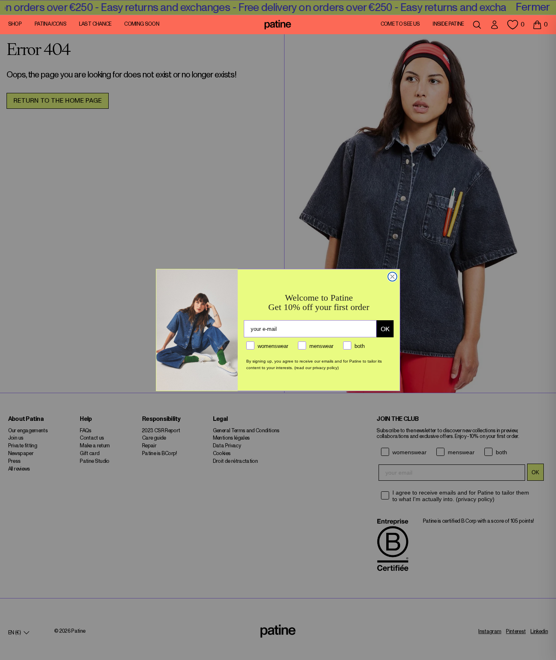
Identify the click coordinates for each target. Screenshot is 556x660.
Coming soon (141, 24)
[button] (540, 24)
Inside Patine (448, 24)
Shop (15, 24)
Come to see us (400, 24)
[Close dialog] (392, 276)
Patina (50, 24)
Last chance (95, 24)
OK (385, 329)
